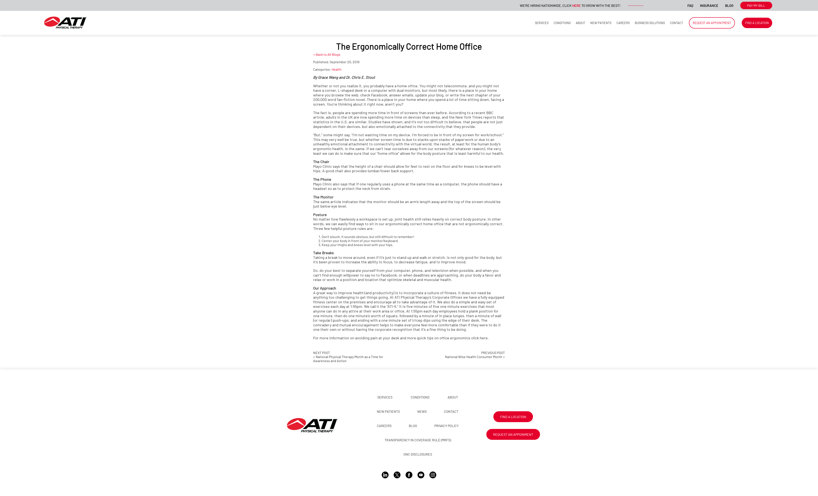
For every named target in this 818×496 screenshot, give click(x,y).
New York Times (468, 117)
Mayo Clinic (322, 166)
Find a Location (757, 23)
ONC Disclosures (417, 454)
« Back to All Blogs (326, 54)
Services (542, 23)
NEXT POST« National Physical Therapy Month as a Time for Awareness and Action (348, 357)
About (580, 23)
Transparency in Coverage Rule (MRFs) (418, 440)
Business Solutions (650, 23)
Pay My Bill (756, 5)
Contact (676, 23)
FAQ (690, 5)
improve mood (453, 261)
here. (484, 337)
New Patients (600, 23)
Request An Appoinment (513, 434)
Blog (729, 5)
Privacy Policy (446, 426)
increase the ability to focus (369, 261)
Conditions (562, 23)
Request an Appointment (712, 23)
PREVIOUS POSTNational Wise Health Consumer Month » (475, 355)
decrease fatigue (413, 261)
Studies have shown (385, 121)
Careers (623, 23)
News (422, 411)
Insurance (709, 5)
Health (336, 69)
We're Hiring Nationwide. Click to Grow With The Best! (555, 5)
